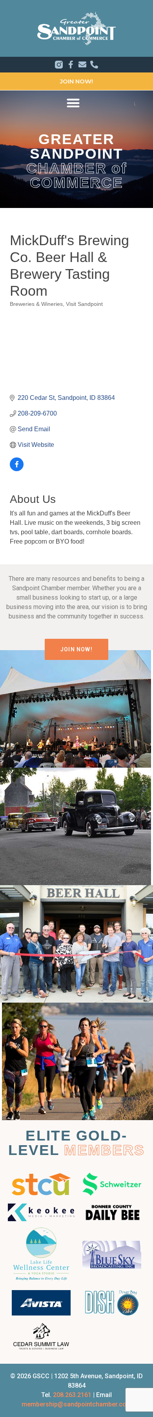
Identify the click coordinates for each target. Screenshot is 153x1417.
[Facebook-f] (71, 65)
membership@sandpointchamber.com (77, 1404)
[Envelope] (82, 65)
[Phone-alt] (94, 65)
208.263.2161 (72, 1395)
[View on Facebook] (17, 469)
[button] (73, 102)
